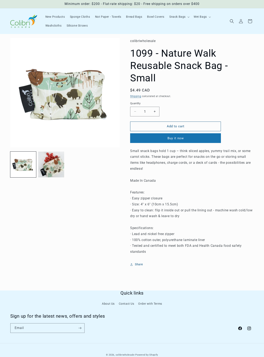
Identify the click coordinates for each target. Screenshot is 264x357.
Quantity (135, 103)
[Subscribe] (79, 328)
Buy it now (175, 138)
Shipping (135, 96)
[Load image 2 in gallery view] (51, 164)
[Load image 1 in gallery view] (23, 164)
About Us (108, 303)
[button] (179, 16)
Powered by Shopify (146, 354)
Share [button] (139, 264)
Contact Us (126, 303)
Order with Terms (150, 303)
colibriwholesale (125, 354)
